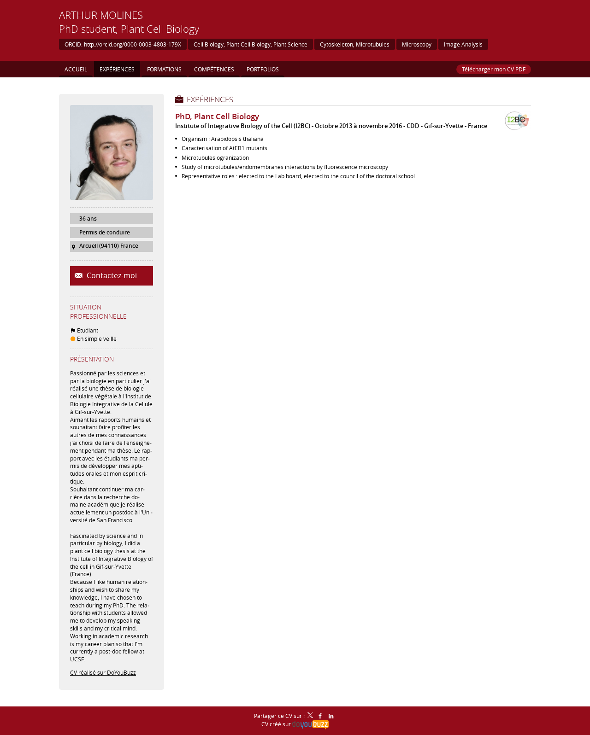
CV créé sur (276, 724)
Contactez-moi (111, 275)
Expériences (210, 99)
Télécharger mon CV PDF (493, 69)
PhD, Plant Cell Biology (217, 116)
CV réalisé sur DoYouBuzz (103, 672)
